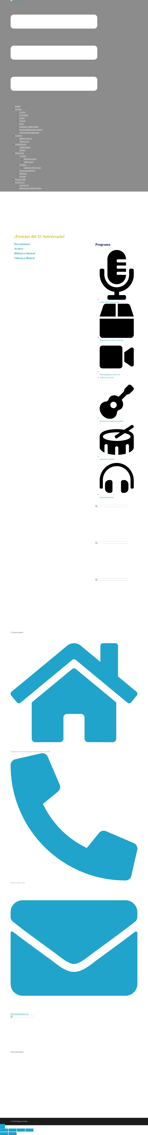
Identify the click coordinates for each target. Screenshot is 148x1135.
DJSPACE (23, 174)
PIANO (22, 118)
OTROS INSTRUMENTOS (29, 133)
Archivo (18, 248)
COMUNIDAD (20, 144)
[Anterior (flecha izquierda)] (4, 1133)
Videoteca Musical (24, 258)
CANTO (22, 112)
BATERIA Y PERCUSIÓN (28, 127)
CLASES (18, 109)
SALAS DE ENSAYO (27, 171)
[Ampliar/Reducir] (4, 1130)
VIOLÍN (22, 121)
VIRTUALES (24, 142)
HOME (17, 106)
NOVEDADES (20, 179)
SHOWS (22, 150)
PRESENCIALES (25, 139)
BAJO (21, 124)
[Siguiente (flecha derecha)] (12, 1133)
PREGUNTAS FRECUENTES (30, 188)
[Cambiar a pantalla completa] (12, 1130)
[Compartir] (21, 1130)
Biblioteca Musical (24, 253)
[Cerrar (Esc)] (29, 1130)
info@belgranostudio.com (19, 1014)
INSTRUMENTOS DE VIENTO (31, 130)
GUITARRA (23, 115)
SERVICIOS (19, 153)
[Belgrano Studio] (17, 1)
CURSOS (18, 136)
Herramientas (22, 244)
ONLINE (22, 177)
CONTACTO (20, 182)
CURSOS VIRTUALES (32, 168)
